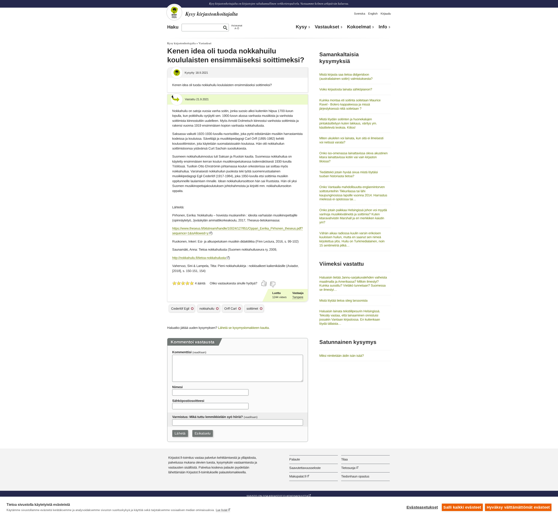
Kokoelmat (359, 26)
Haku (173, 27)
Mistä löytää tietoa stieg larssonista (343, 300)
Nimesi (177, 387)
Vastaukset (327, 26)
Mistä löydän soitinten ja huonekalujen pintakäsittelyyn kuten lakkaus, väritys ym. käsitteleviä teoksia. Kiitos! (348, 123)
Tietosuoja (348, 468)
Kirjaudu (386, 13)
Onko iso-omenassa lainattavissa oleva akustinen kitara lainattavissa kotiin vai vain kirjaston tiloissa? (353, 157)
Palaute (294, 459)
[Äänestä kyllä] (264, 283)
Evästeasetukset (422, 507)
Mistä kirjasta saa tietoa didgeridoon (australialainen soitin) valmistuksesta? (346, 76)
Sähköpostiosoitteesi (188, 401)
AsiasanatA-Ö (236, 27)
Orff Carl (230, 308)
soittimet (252, 308)
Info (383, 26)
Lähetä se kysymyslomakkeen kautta (243, 327)
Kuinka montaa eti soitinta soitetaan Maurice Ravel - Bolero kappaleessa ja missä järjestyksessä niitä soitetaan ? (350, 104)
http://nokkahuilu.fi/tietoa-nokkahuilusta (199, 258)
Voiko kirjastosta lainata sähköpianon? (345, 89)
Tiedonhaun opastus (355, 476)
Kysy (301, 26)
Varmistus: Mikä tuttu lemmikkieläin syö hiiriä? (207, 417)
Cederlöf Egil (180, 308)
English (373, 13)
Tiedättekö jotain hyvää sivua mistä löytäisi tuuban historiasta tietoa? (348, 174)
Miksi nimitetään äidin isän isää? (341, 355)
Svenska (359, 13)
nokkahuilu (206, 308)
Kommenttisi (182, 352)
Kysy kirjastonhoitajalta (181, 43)
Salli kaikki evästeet (462, 507)
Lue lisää (221, 510)
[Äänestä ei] (272, 284)
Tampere (297, 297)
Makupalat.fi (297, 476)
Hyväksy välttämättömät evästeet (518, 507)
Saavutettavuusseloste (305, 468)
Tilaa (344, 459)
